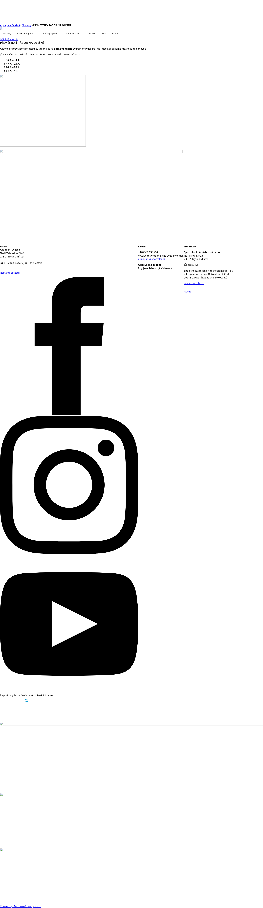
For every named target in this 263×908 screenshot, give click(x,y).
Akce (104, 33)
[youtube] (69, 692)
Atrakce (91, 33)
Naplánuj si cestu (10, 272)
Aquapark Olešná (10, 25)
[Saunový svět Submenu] (82, 34)
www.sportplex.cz (194, 283)
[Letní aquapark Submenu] (60, 34)
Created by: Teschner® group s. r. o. (20, 906)
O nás (115, 33)
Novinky (26, 25)
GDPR (187, 291)
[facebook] (69, 414)
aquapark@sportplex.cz (151, 259)
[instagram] (69, 553)
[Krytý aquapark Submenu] (36, 34)
